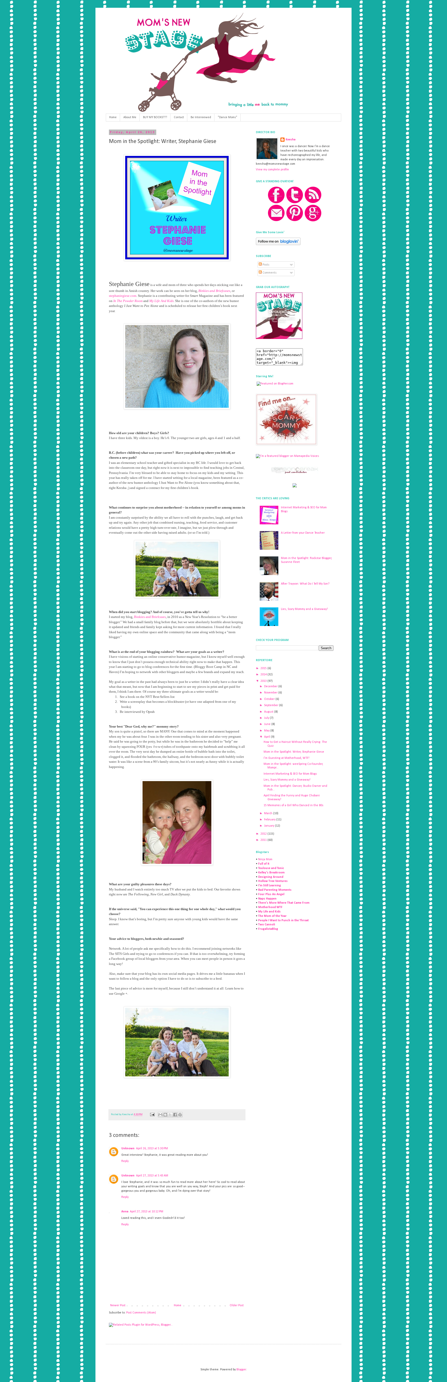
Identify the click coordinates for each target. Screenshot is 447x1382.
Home (113, 117)
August (269, 711)
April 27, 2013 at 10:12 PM (146, 1211)
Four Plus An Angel (271, 894)
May (267, 730)
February (270, 819)
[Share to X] (170, 1114)
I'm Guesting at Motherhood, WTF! (286, 758)
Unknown (128, 1148)
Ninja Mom (265, 859)
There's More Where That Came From (283, 902)
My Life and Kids (269, 911)
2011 (263, 840)
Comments (269, 272)
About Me (129, 117)
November (271, 692)
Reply (125, 1161)
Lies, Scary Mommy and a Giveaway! (304, 609)
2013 (263, 681)
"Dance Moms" (227, 117)
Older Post (237, 1305)
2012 (263, 833)
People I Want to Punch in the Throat (283, 920)
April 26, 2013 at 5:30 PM (152, 1148)
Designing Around (270, 877)
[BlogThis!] (165, 1114)
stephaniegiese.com (122, 296)
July (267, 718)
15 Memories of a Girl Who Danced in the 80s (293, 805)
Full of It (263, 863)
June (267, 724)
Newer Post (117, 1305)
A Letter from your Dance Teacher (303, 532)
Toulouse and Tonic (271, 868)
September (271, 705)
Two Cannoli (266, 924)
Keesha (290, 139)
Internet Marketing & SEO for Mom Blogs (290, 773)
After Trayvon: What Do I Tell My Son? (305, 583)
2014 (263, 674)
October (269, 699)
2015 (263, 668)
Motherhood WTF (270, 907)
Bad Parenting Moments (275, 890)
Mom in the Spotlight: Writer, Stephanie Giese (294, 751)
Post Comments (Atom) (141, 1312)
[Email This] (160, 1114)
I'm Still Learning (269, 885)
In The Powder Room (128, 301)
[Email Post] (152, 1114)
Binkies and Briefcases (214, 291)
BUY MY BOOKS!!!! (155, 117)
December (271, 686)
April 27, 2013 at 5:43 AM (152, 1175)
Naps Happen (267, 898)
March (268, 813)
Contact (179, 117)
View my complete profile (272, 169)
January (269, 825)
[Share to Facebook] (175, 1114)
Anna (124, 1211)
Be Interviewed (201, 117)
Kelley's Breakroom (271, 872)
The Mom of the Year (272, 916)
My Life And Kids (161, 301)
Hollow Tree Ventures (273, 881)
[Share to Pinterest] (180, 1114)
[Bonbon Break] (295, 473)
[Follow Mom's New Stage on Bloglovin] (278, 244)
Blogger (241, 1369)
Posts (265, 264)
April (267, 736)
